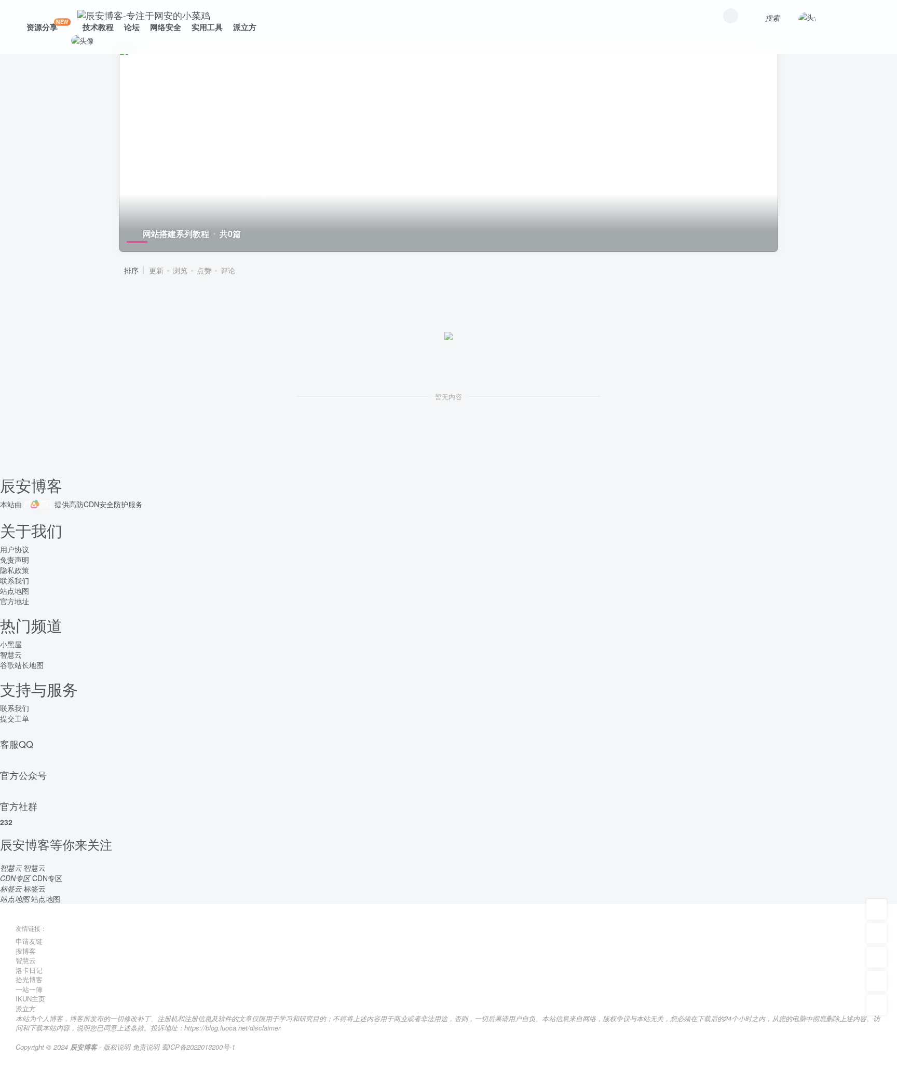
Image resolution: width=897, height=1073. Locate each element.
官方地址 (14, 601)
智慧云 (11, 654)
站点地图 (14, 591)
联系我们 (14, 580)
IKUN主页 (30, 999)
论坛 (132, 27)
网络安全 (165, 27)
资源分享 (47, 25)
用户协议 (14, 549)
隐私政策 (14, 570)
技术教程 (98, 27)
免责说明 (145, 1047)
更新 (156, 270)
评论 (228, 270)
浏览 (180, 270)
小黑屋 (11, 644)
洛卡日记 (29, 970)
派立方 (244, 27)
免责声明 (14, 559)
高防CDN (84, 504)
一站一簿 (29, 989)
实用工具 (207, 27)
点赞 (204, 270)
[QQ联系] (876, 957)
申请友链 (29, 941)
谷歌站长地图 (22, 665)
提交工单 (14, 718)
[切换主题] (876, 981)
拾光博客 (29, 979)
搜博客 (26, 951)
